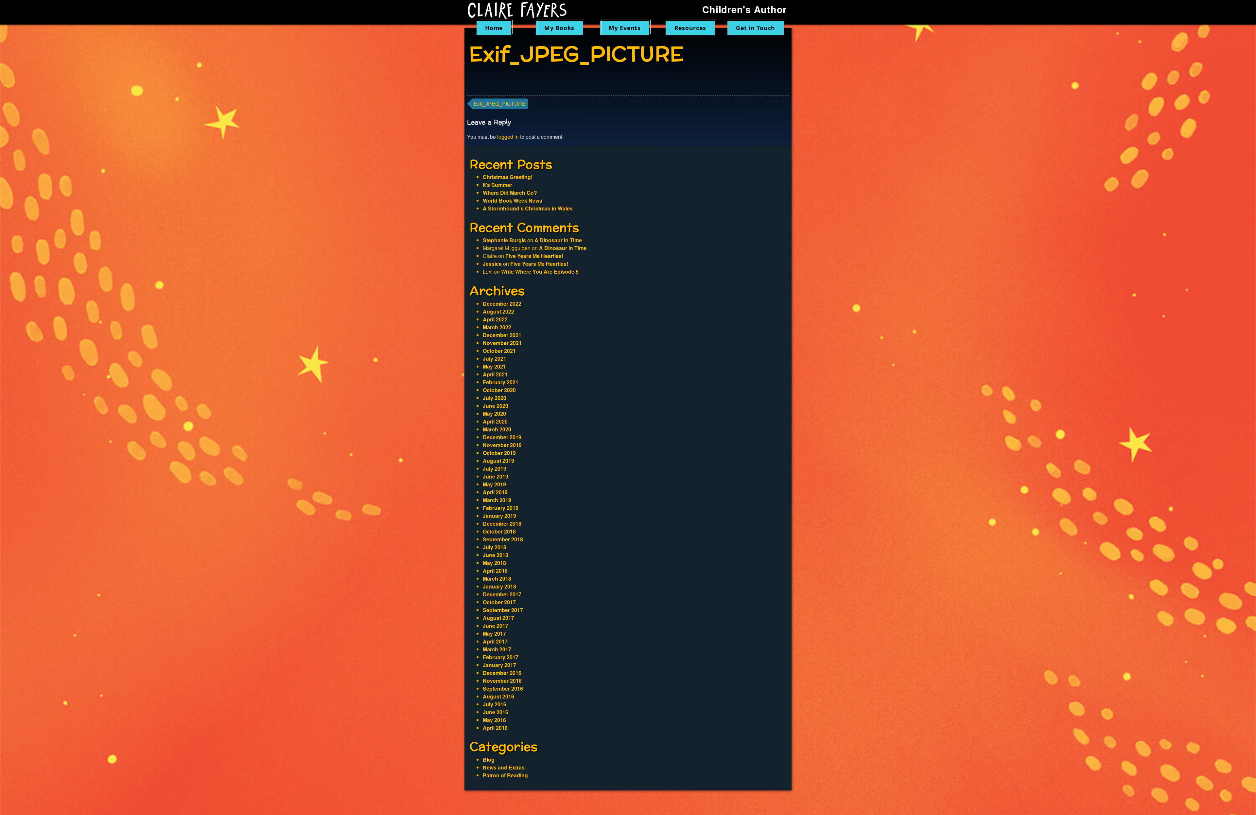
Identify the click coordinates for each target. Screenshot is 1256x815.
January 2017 (499, 665)
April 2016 (495, 728)
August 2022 (498, 311)
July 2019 (494, 468)
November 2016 (502, 680)
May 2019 (494, 484)
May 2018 (494, 563)
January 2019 (499, 515)
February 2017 (500, 657)
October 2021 (499, 350)
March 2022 (497, 327)
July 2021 (494, 358)
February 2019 (500, 508)
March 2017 (497, 649)
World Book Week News (512, 200)
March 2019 (497, 500)
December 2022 (502, 303)
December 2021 (502, 335)
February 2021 (500, 382)
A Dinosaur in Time (558, 240)
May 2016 (494, 720)
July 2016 (494, 704)
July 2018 (494, 547)
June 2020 (495, 405)
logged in (508, 136)
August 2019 (498, 460)
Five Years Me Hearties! (534, 256)
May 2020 (494, 413)
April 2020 (495, 421)
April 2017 (495, 641)
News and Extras (504, 767)
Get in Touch (755, 28)
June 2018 (495, 555)
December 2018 (502, 523)
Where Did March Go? (510, 192)
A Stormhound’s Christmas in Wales (528, 208)
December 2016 (502, 673)
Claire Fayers (522, 10)
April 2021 (495, 374)
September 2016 (503, 688)
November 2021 (502, 343)
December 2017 (502, 594)
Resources (690, 28)
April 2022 (495, 319)
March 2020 (497, 429)
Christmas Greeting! (507, 177)
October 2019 (499, 453)
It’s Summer (497, 185)
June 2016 (495, 712)
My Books (559, 28)
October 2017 (499, 602)
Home (494, 28)
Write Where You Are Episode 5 (540, 271)
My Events (625, 28)
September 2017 (503, 610)
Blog (489, 759)
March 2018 (497, 578)
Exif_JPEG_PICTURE (500, 103)
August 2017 (498, 618)
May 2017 (494, 633)
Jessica (492, 263)
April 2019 (495, 492)
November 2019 (502, 445)
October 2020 (499, 390)
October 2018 (499, 531)
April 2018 (495, 570)
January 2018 (499, 586)
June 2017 (495, 625)
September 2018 (503, 539)
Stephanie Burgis (504, 240)
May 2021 (494, 366)
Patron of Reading (505, 775)
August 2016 (498, 696)
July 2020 (494, 398)
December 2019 (502, 437)
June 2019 (495, 476)
